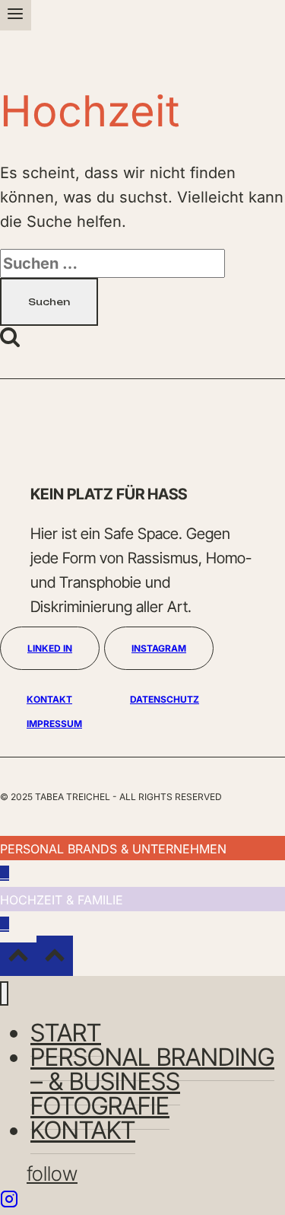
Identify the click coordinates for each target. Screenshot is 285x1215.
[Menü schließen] (4, 993)
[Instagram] (9, 1203)
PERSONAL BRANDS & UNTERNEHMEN (113, 848)
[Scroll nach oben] (18, 959)
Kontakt (82, 1130)
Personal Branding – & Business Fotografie (152, 1081)
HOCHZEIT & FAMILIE (61, 899)
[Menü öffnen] (15, 15)
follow (52, 1173)
